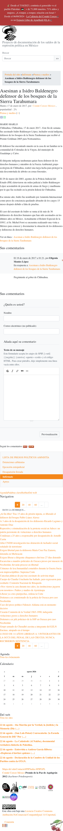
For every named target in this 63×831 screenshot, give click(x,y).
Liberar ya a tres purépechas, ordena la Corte (21, 593)
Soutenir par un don (55, 823)
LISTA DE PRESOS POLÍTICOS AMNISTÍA (26, 457)
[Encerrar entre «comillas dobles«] (27, 371)
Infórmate (26, 74)
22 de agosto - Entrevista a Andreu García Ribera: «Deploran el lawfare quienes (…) (26, 751)
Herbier (25, 492)
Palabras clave (14, 492)
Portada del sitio (12, 74)
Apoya (6, 481)
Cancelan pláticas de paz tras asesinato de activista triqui (27, 575)
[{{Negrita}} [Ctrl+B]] (7, 371)
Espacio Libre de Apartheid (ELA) (33, 20)
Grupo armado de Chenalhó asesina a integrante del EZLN (28, 626)
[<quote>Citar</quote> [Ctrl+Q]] (22, 371)
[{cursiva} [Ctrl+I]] (12, 371)
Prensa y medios (41, 74)
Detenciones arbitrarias (14, 462)
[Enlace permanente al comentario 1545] (62, 259)
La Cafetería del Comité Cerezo (41, 16)
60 (35, 504)
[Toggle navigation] (6, 68)
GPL (43, 769)
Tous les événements (10, 657)
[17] (46, 505)
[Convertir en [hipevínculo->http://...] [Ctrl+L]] (17, 371)
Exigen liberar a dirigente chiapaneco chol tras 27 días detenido (30, 557)
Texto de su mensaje (14, 350)
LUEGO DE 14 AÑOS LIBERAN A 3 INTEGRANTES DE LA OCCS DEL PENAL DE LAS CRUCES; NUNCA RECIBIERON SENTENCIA (30, 637)
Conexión (9, 821)
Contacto (20, 769)
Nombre (8, 312)
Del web (33, 492)
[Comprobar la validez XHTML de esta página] (2, 825)
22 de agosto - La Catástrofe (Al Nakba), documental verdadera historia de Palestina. (27, 742)
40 (29, 504)
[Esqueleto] (5, 825)
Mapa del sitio (9, 769)
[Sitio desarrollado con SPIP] (6, 825)
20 (23, 504)
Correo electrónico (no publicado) (20, 325)
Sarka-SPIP (35, 769)
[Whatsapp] (4, 116)
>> (57, 58)
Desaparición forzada (13, 471)
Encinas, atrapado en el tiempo (15, 630)
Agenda (4, 492)
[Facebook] (1, 116)
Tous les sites (6, 717)
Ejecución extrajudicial (13, 467)
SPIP (27, 769)
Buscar (5, 52)
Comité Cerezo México (44, 105)
